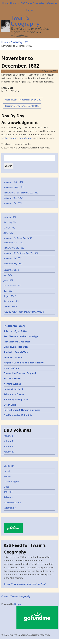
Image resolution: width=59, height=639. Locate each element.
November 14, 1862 (13, 197)
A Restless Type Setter (15, 331)
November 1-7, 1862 (13, 182)
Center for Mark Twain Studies (17, 137)
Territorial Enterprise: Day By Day (22, 105)
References (51, 3)
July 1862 (8, 290)
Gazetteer (9, 465)
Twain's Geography (25, 20)
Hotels (7, 470)
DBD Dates (26, 3)
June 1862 (8, 280)
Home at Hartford (13, 388)
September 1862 (11, 301)
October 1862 (10, 306)
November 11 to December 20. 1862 (21, 192)
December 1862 (11, 269)
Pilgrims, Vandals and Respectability (23, 362)
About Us (14, 3)
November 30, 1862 (13, 203)
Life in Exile (10, 404)
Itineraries (38, 3)
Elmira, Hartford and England (20, 373)
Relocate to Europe (14, 394)
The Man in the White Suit (18, 415)
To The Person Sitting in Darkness (22, 409)
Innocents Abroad (13, 357)
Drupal (17, 604)
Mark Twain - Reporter (16, 346)
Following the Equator (16, 399)
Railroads (8, 497)
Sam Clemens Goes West (17, 341)
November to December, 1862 (18, 238)
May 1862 (8, 274)
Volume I (8, 435)
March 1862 (9, 227)
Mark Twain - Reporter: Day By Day (23, 99)
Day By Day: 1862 (19, 42)
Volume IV (9, 451)
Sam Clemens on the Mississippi (21, 336)
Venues (7, 476)
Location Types (11, 481)
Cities (6, 486)
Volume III (9, 446)
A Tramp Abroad (12, 383)
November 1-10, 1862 (14, 187)
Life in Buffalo (11, 367)
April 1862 (8, 232)
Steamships (10, 507)
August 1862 (10, 296)
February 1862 (11, 222)
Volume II (8, 441)
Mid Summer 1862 (12, 285)
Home (5, 3)
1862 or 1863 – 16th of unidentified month (24, 311)
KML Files (8, 492)
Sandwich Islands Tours (16, 352)
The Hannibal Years (14, 325)
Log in (29, 10)
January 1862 (10, 217)
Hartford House (12, 378)
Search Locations (12, 502)
